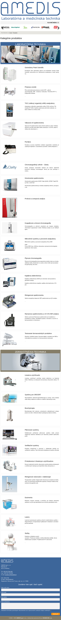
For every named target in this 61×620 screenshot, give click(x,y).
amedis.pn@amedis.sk (10, 574)
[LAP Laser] (55, 27)
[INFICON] (35, 27)
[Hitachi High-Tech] (15, 27)
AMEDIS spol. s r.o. (21, 618)
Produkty (15, 32)
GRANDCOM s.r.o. (47, 618)
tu (50, 610)
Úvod (10, 32)
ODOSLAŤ (55, 614)
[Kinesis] (45, 27)
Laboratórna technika (30, 44)
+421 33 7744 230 (7, 571)
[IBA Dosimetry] (25, 27)
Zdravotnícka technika (30, 352)
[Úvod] (30, 20)
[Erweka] (5, 27)
